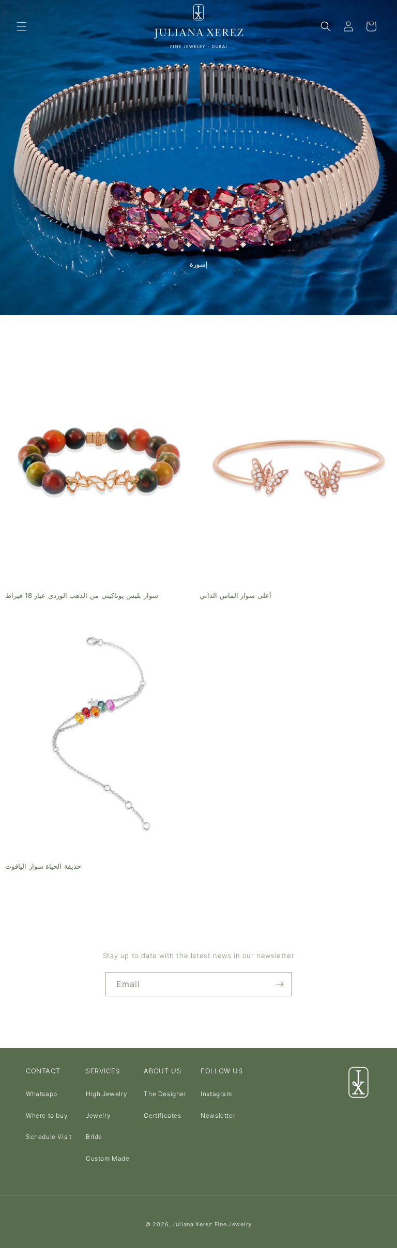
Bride (94, 1137)
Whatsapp (41, 1094)
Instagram (216, 1094)
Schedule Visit (48, 1137)
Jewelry (98, 1115)
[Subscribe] (279, 984)
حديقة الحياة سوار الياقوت (43, 866)
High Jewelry (106, 1094)
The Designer (165, 1094)
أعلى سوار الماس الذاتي (235, 595)
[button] (21, 26)
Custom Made (108, 1158)
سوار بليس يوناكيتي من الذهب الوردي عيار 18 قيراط (81, 595)
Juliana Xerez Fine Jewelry (212, 1224)
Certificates (162, 1115)
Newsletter (218, 1115)
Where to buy (47, 1115)
